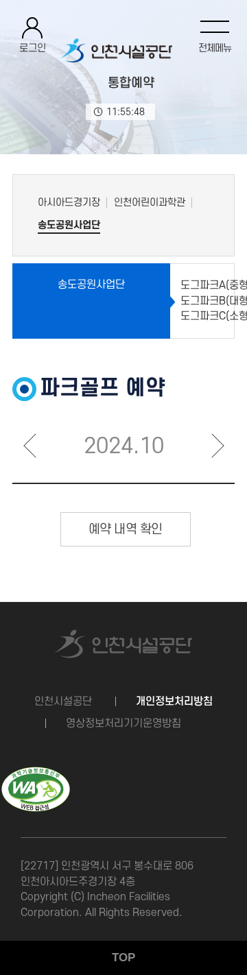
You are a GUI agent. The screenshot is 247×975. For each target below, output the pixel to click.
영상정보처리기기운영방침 (123, 723)
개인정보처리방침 (174, 701)
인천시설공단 (63, 701)
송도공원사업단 (69, 225)
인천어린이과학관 (149, 202)
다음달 (217, 445)
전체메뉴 (214, 48)
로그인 (32, 48)
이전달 (29, 445)
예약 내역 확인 (126, 529)
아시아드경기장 (69, 202)
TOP (123, 957)
